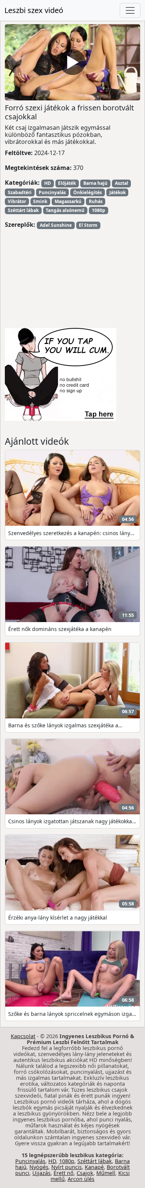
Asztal (121, 183)
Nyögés (38, 1167)
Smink (40, 201)
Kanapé (94, 1167)
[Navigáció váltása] (130, 10)
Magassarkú (68, 201)
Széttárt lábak (23, 210)
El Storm (88, 225)
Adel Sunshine (56, 225)
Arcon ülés (81, 1178)
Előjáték (67, 183)
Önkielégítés (87, 192)
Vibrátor (17, 201)
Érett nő (64, 1172)
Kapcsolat (23, 1036)
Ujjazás (41, 1172)
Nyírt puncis (66, 1167)
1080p (98, 210)
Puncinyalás (52, 192)
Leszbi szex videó (33, 10)
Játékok (117, 192)
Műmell (105, 1172)
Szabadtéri (20, 192)
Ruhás (96, 201)
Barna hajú (95, 183)
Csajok (85, 1172)
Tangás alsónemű (65, 210)
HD (47, 183)
